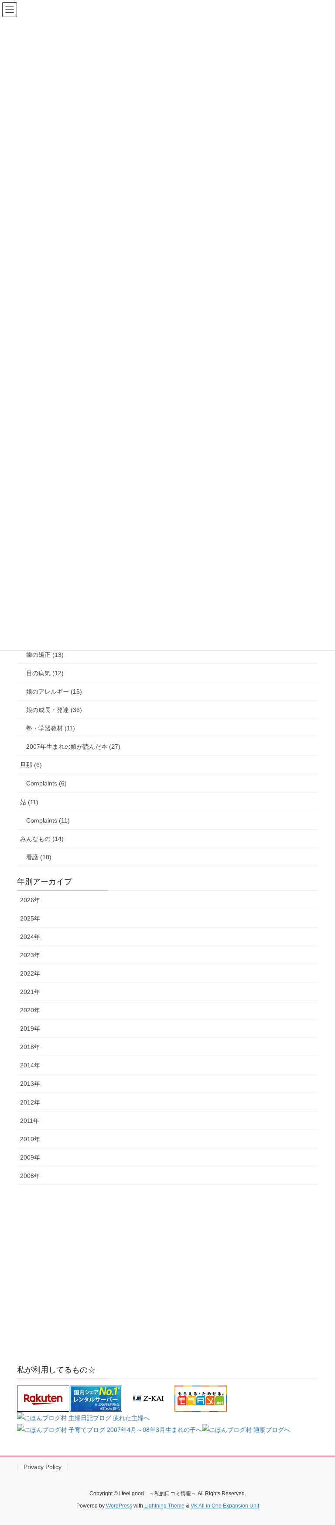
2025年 (30, 918)
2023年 (30, 955)
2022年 (30, 973)
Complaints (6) (46, 783)
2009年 (30, 1157)
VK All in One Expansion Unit (225, 1506)
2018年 (30, 1046)
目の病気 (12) (45, 673)
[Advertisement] (167, 1285)
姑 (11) (29, 802)
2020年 (30, 1010)
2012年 (30, 1102)
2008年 (30, 1175)
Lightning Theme (164, 1506)
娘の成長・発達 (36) (54, 709)
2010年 (30, 1139)
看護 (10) (38, 857)
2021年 (30, 991)
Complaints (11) (48, 820)
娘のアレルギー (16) (54, 691)
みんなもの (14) (42, 838)
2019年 (30, 1028)
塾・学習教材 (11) (50, 728)
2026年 (30, 899)
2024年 (30, 936)
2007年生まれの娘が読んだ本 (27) (73, 746)
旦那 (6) (31, 764)
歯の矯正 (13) (45, 654)
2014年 (30, 1065)
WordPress (119, 1506)
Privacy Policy (43, 1466)
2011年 (29, 1120)
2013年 (30, 1083)
